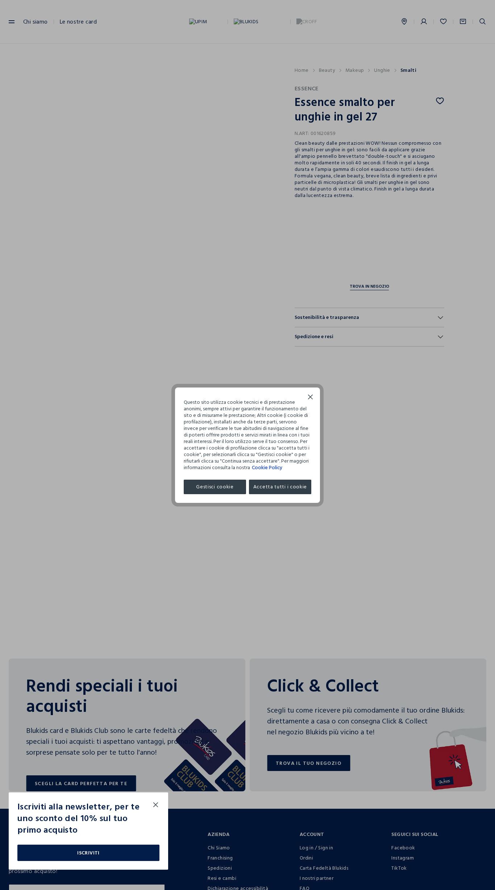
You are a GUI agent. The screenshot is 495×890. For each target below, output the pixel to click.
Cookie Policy (267, 467)
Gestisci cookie (215, 487)
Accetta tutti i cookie (280, 487)
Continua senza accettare (310, 398)
